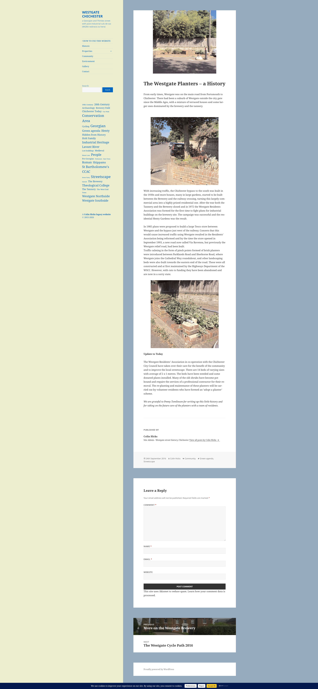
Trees (84, 193)
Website (148, 572)
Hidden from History (94, 134)
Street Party (86, 177)
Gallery (85, 66)
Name (148, 546)
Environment (88, 61)
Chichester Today (92, 111)
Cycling (85, 126)
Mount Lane (86, 155)
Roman (87, 162)
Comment (150, 505)
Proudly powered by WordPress (159, 669)
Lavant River (90, 147)
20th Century (102, 104)
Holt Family (89, 138)
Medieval (99, 150)
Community (87, 56)
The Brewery (95, 181)
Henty (105, 131)
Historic (86, 46)
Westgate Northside (96, 196)
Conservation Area (93, 118)
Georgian (98, 125)
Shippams (99, 162)
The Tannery (89, 189)
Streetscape (101, 176)
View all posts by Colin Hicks (203, 440)
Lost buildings (88, 150)
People (96, 154)
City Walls (106, 112)
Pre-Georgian (88, 158)
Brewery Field (103, 107)
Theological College (95, 185)
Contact (85, 71)
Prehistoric (98, 159)
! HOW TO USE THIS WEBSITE (96, 41)
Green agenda (91, 130)
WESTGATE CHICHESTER (92, 14)
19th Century (87, 104)
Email (148, 559)
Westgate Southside (95, 200)
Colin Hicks (175, 458)
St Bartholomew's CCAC (95, 169)
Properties (87, 51)
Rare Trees (106, 159)
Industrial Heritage (95, 142)
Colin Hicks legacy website (97, 214)
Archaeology (88, 107)
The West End (102, 189)
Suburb (84, 182)
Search (85, 85)
